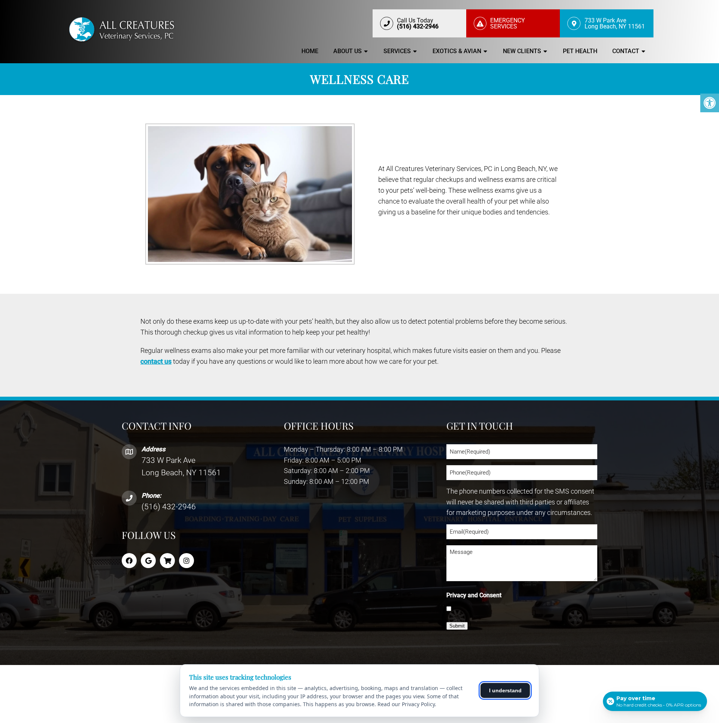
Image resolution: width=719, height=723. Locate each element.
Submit (457, 626)
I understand (505, 690)
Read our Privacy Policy (406, 704)
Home (309, 51)
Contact (625, 51)
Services (397, 51)
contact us (156, 361)
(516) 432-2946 (169, 506)
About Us (347, 51)
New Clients (522, 51)
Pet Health (580, 51)
